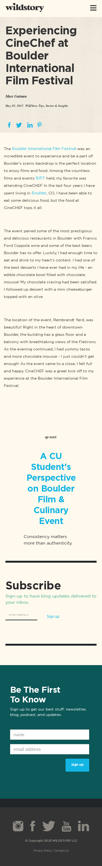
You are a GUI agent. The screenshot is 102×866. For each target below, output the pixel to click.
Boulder (39, 193)
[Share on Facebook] (9, 125)
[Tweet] (18, 125)
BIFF (40, 178)
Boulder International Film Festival (44, 149)
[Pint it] (39, 125)
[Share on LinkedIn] (30, 125)
